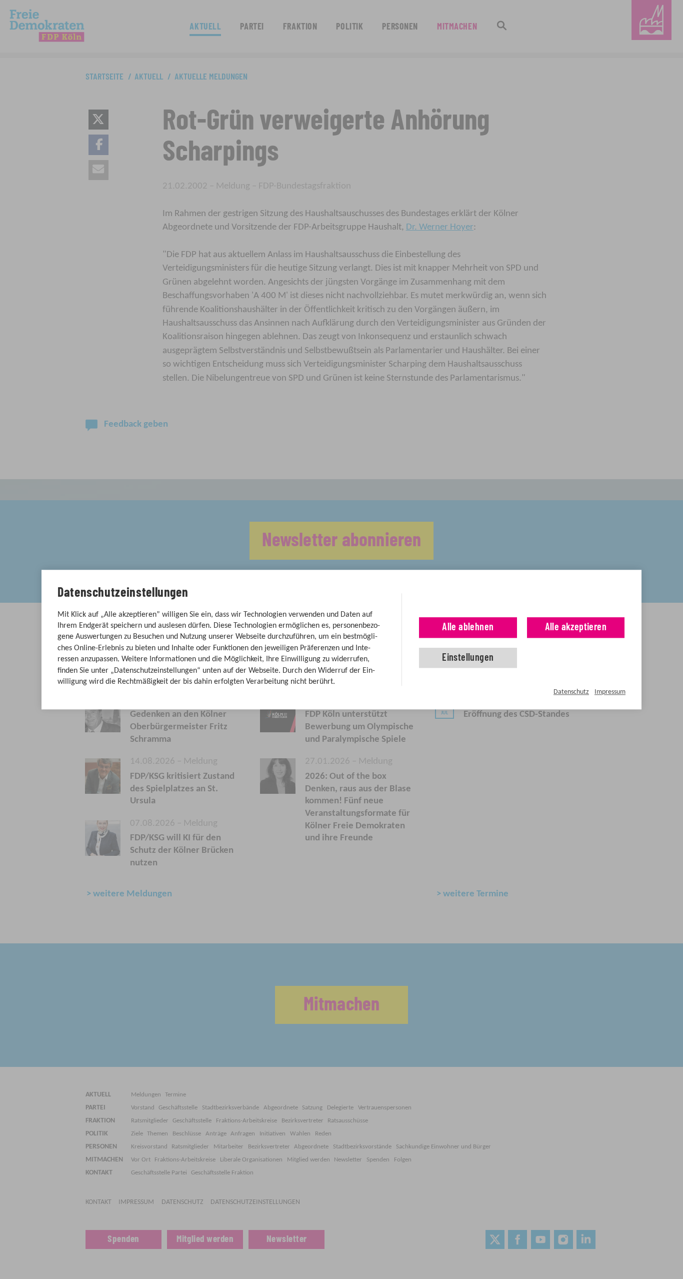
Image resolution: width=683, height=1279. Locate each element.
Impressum (610, 692)
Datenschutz (571, 692)
